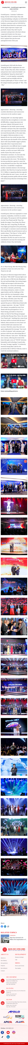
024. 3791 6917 (13, 1005)
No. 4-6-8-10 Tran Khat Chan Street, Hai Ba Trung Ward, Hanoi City (16, 1002)
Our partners (4, 963)
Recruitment (4, 968)
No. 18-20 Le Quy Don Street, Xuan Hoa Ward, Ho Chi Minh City (15, 980)
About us (3, 958)
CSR (16, 959)
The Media (18, 968)
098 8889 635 (10, 1028)
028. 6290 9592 (13, 982)
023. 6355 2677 (13, 994)
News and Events (19, 965)
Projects (3, 965)
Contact (3, 970)
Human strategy (19, 957)
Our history (4, 960)
